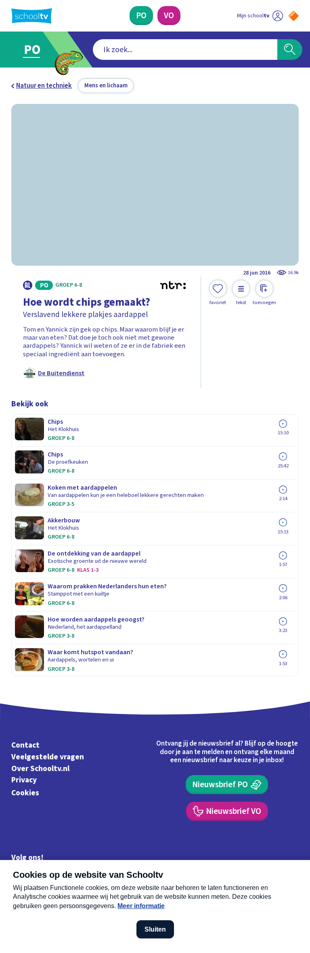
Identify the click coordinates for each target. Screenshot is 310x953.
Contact (25, 745)
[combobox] (185, 49)
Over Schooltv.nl (40, 768)
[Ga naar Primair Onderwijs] (37, 50)
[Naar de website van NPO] (293, 16)
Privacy (24, 780)
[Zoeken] (289, 49)
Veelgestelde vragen (47, 757)
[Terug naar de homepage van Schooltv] (31, 15)
